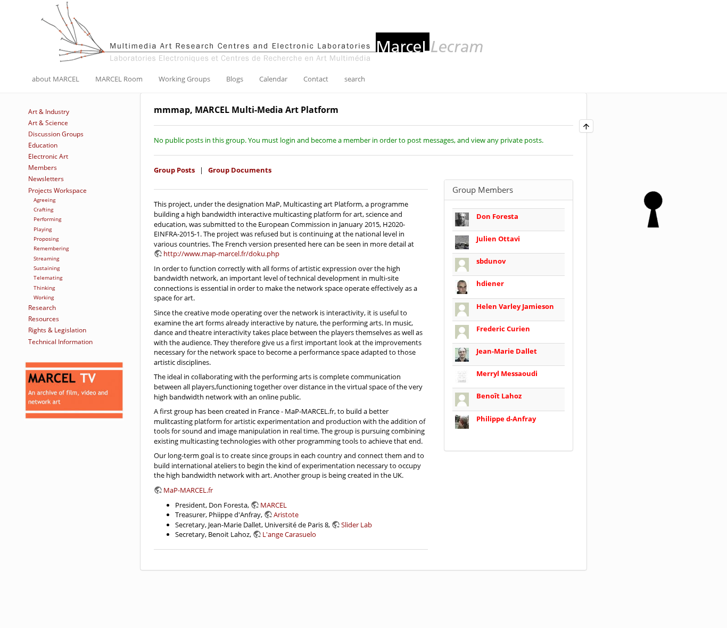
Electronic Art (48, 156)
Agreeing (44, 199)
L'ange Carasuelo (289, 534)
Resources (43, 318)
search (354, 79)
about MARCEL (55, 79)
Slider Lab (356, 524)
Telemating (48, 277)
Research (42, 307)
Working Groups (184, 79)
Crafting (43, 209)
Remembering (51, 248)
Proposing (46, 238)
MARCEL (273, 505)
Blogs (234, 79)
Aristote (286, 514)
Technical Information (60, 341)
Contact (315, 79)
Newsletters (46, 178)
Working (44, 297)
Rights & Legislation (57, 330)
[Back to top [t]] (586, 126)
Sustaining (47, 268)
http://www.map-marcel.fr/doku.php (221, 253)
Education (42, 145)
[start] (263, 31)
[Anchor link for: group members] (517, 189)
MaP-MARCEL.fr (188, 490)
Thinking (44, 287)
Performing (47, 219)
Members (42, 167)
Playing (43, 229)
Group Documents (239, 170)
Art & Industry (48, 111)
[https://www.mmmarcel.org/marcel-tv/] (74, 391)
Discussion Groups (56, 133)
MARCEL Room (119, 79)
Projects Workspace (57, 190)
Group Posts (174, 170)
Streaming (46, 258)
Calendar (273, 79)
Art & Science (48, 122)
